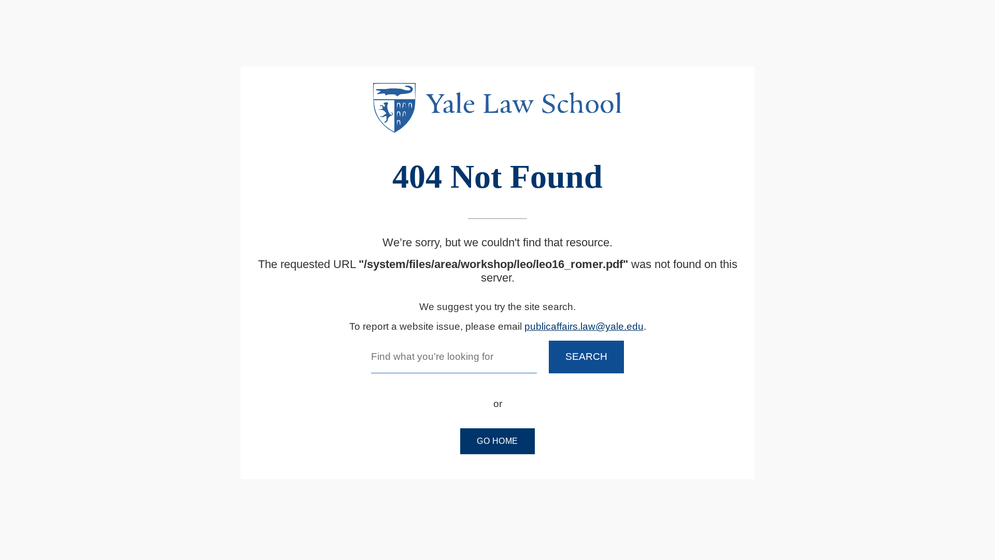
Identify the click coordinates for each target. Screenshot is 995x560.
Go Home (497, 441)
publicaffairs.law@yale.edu (584, 326)
